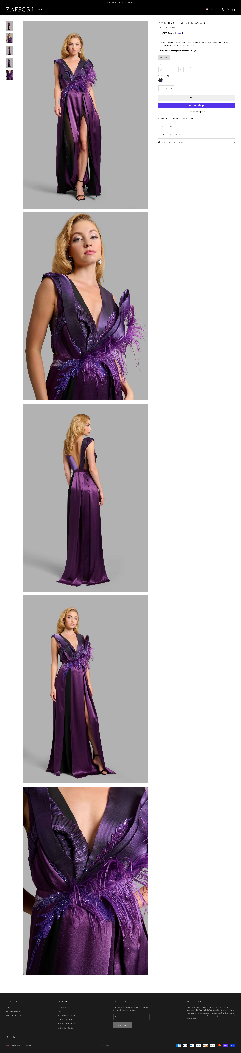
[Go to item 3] (9, 50)
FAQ (59, 1011)
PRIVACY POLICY (65, 1020)
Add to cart (197, 98)
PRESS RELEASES (13, 1015)
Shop (40, 9)
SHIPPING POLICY (65, 1028)
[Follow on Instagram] (14, 1036)
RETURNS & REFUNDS (67, 1015)
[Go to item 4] (9, 63)
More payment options (197, 112)
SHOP (8, 1007)
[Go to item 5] (9, 75)
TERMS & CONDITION (67, 1024)
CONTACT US (63, 1007)
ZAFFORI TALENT (13, 1011)
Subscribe (123, 1025)
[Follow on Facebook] (7, 1036)
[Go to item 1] (9, 26)
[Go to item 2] (9, 38)
